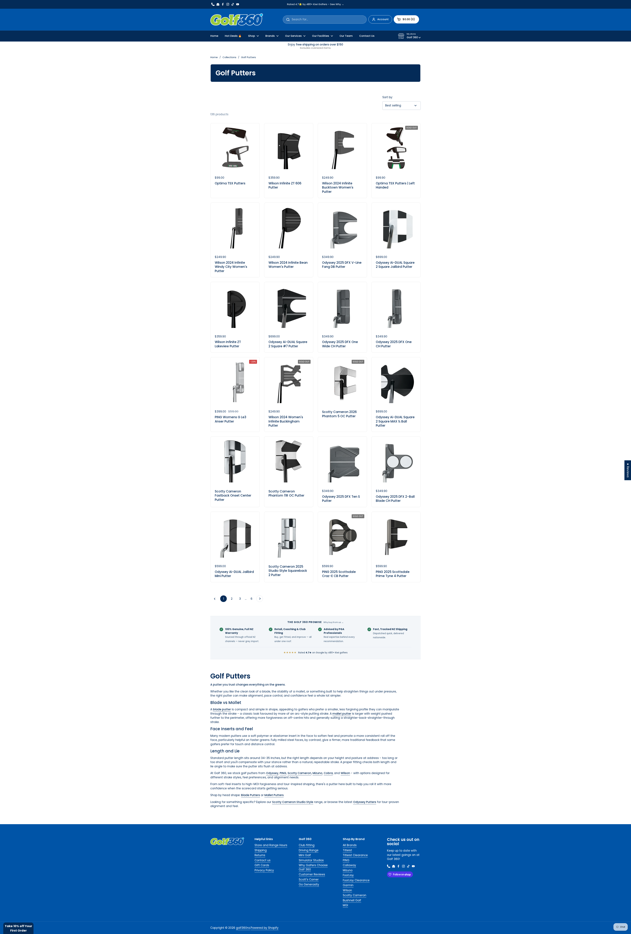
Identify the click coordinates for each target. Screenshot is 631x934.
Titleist (347, 850)
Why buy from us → (333, 622)
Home (214, 57)
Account (383, 19)
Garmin (348, 885)
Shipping (261, 850)
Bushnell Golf (352, 900)
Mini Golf (305, 855)
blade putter (222, 709)
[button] (409, 36)
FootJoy (348, 875)
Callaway (349, 865)
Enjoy (315, 46)
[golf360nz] (236, 19)
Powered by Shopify (265, 928)
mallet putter (341, 714)
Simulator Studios (311, 860)
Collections (229, 57)
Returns (260, 855)
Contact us (262, 860)
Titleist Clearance (355, 855)
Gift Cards (262, 865)
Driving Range (308, 850)
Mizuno (347, 870)
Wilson (347, 890)
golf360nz (243, 928)
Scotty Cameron (354, 895)
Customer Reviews (312, 874)
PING (346, 860)
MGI (345, 905)
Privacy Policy (264, 870)
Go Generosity (309, 884)
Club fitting (307, 845)
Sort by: (387, 97)
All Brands (350, 845)
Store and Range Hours (271, 845)
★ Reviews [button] (628, 470)
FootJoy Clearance (356, 880)
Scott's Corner (309, 879)
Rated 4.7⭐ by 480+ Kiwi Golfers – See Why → (315, 4)
